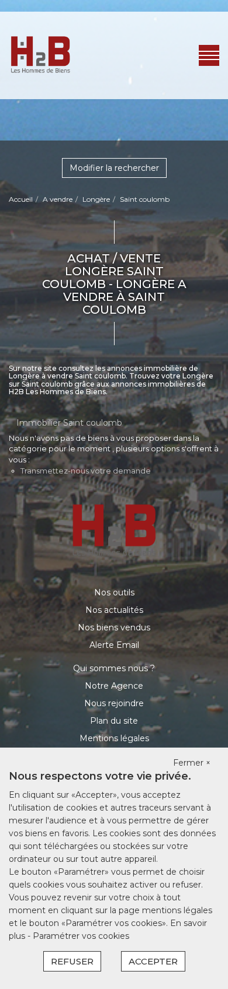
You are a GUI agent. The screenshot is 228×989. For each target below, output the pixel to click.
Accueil (21, 199)
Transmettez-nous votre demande (85, 470)
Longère (96, 199)
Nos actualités (114, 610)
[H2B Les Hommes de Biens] (40, 55)
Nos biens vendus (114, 627)
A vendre (57, 199)
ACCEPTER (153, 961)
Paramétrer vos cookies (81, 936)
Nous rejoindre (114, 703)
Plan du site (114, 721)
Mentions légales (114, 738)
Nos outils (114, 592)
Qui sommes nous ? (114, 668)
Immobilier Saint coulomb (69, 423)
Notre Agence (114, 686)
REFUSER (72, 961)
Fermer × (191, 762)
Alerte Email (114, 645)
